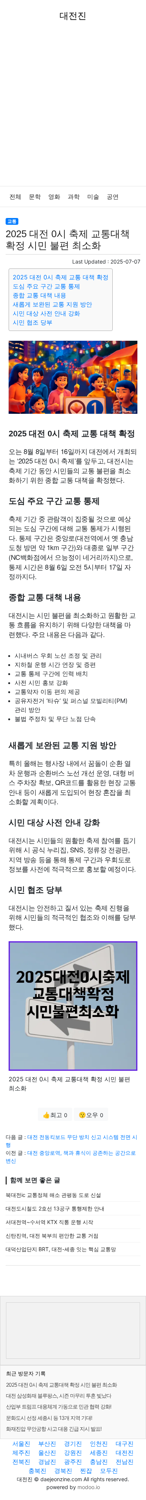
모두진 (109, 1470)
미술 (93, 197)
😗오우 (91, 1115)
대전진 (125, 1452)
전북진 (21, 1461)
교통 (11, 221)
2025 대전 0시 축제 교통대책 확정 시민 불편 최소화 (61, 1384)
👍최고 (55, 1115)
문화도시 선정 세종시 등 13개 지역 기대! (49, 1418)
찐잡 (86, 1470)
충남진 (99, 1461)
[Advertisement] (73, 108)
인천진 (99, 1443)
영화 (54, 197)
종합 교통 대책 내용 (39, 295)
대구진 (125, 1443)
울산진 (47, 1452)
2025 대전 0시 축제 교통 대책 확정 (61, 277)
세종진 (99, 1452)
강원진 (73, 1452)
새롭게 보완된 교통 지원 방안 (52, 304)
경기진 (73, 1443)
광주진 (73, 1461)
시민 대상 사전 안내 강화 (46, 313)
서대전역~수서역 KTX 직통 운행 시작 (49, 1222)
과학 (74, 197)
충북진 (37, 1470)
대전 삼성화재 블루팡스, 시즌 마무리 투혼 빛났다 (58, 1395)
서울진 (21, 1443)
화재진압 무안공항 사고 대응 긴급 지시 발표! (53, 1428)
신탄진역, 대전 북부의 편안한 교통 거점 (52, 1235)
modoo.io (88, 1487)
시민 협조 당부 (32, 322)
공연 (113, 197)
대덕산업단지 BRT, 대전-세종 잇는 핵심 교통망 (61, 1249)
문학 (35, 197)
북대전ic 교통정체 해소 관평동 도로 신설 (53, 1195)
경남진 (47, 1461)
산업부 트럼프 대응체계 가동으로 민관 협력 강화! (58, 1406)
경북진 (63, 1470)
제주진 (21, 1452)
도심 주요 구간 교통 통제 (46, 286)
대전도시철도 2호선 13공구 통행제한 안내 (55, 1208)
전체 (15, 197)
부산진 (47, 1443)
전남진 (125, 1461)
